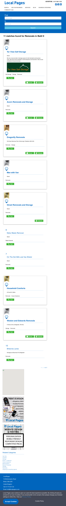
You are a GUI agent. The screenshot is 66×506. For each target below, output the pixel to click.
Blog (34, 7)
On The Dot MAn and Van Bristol (19, 257)
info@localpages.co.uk (13, 489)
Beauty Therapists (7, 465)
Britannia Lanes (13, 348)
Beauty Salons (6, 463)
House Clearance (7, 462)
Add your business (16, 7)
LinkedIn (61, 4)
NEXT (45, 367)
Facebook (58, 4)
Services (27, 7)
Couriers (5, 457)
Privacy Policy (26, 497)
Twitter (56, 4)
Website (40, 82)
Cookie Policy (39, 501)
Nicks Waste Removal (15, 233)
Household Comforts (16, 288)
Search (6, 7)
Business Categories (45, 7)
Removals (5, 468)
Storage (4, 459)
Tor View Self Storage (16, 51)
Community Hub (8, 10)
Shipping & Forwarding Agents (10, 469)
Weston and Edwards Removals (21, 320)
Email (30, 82)
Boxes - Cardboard (7, 460)
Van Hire (5, 456)
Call (12, 78)
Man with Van (13, 172)
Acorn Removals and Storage (20, 101)
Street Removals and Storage (20, 204)
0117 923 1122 (57, 1)
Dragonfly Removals (16, 137)
